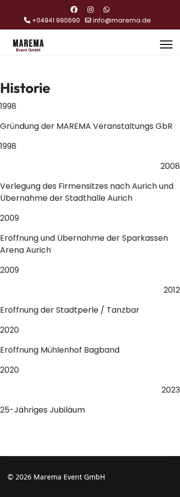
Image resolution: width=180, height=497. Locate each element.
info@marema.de (122, 20)
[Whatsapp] (107, 9)
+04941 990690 (56, 20)
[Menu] (166, 44)
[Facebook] (74, 9)
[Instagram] (91, 9)
